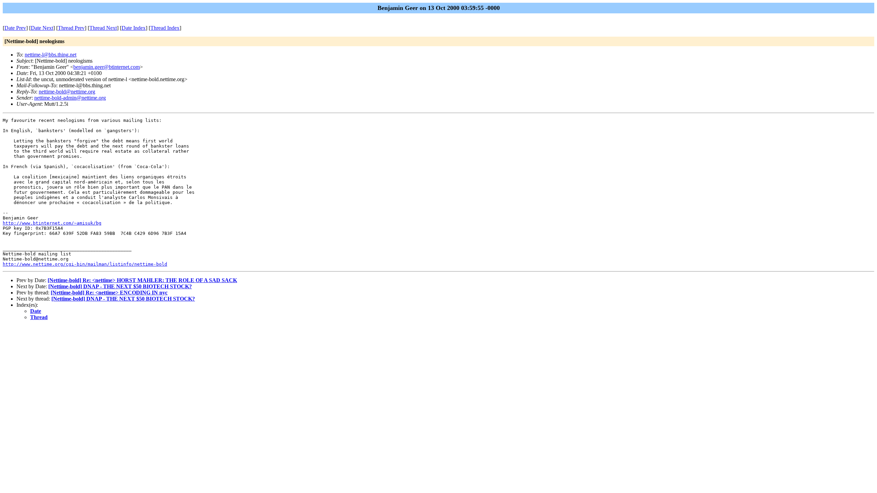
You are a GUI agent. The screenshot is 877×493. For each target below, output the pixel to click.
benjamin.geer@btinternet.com (106, 67)
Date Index (134, 28)
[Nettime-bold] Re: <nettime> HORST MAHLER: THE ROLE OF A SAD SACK (142, 280)
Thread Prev (71, 28)
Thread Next (103, 28)
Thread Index (165, 28)
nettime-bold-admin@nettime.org (70, 98)
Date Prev (15, 28)
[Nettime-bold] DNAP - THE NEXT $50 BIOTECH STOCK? (120, 286)
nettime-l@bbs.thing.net (50, 55)
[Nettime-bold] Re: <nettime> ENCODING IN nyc (109, 292)
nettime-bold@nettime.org (67, 91)
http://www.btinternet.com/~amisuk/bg (52, 223)
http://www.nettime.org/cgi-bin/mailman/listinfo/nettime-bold (85, 264)
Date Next (42, 28)
